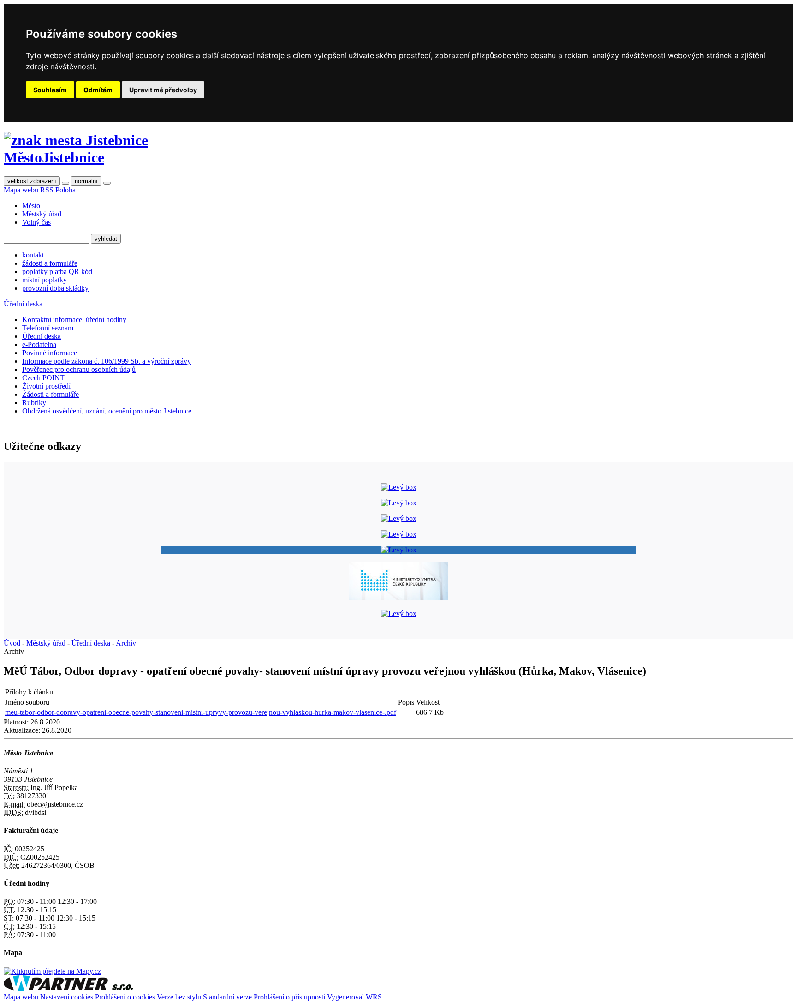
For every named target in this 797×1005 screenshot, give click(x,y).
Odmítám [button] (98, 90)
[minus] (65, 183)
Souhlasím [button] (50, 90)
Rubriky (34, 403)
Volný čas (36, 222)
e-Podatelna (39, 344)
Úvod (12, 643)
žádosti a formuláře (49, 263)
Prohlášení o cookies (126, 997)
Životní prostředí (46, 386)
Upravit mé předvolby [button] (163, 90)
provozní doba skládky (55, 288)
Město (31, 205)
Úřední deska (23, 304)
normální (86, 181)
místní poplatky (44, 280)
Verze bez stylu (179, 997)
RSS (47, 190)
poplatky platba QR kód (57, 271)
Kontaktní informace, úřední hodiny (74, 319)
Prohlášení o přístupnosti (289, 997)
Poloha (65, 190)
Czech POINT (43, 378)
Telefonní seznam (47, 328)
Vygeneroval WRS (354, 997)
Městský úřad (41, 214)
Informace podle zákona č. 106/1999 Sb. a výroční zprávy (106, 361)
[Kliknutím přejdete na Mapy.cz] (52, 971)
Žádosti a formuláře (50, 394)
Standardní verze (227, 997)
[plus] (107, 183)
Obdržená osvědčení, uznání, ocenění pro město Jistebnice (106, 411)
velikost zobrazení (31, 181)
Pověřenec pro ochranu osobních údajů (79, 369)
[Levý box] (398, 487)
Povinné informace (49, 353)
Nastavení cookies (66, 997)
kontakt (33, 255)
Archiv (126, 643)
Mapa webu (21, 190)
